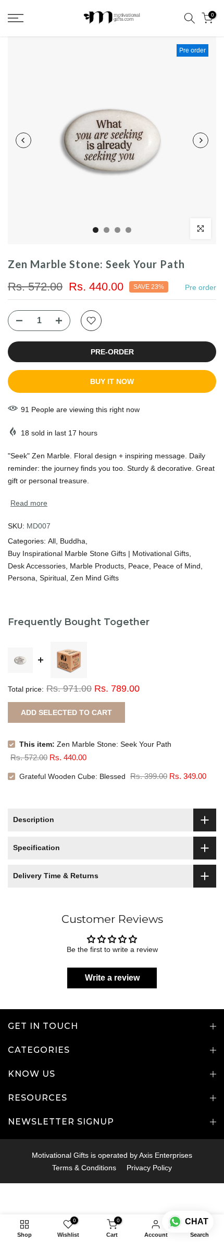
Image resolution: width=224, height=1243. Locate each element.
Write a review (112, 977)
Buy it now (112, 381)
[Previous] (23, 140)
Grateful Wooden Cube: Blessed (72, 776)
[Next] (200, 140)
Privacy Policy (149, 1167)
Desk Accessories (37, 566)
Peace (138, 566)
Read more (28, 503)
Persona (21, 578)
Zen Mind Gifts (94, 578)
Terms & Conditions (84, 1167)
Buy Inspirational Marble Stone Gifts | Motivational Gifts (98, 553)
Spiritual (53, 578)
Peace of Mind (177, 566)
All (52, 541)
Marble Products (97, 566)
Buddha (72, 541)
